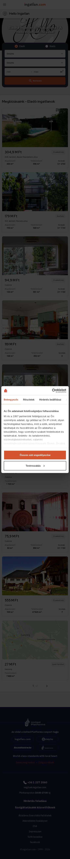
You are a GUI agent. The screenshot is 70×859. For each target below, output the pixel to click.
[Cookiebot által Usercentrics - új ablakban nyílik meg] (52, 391)
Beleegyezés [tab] (11, 399)
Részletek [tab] (28, 399)
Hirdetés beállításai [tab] (50, 399)
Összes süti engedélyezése (35, 455)
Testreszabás (33, 465)
